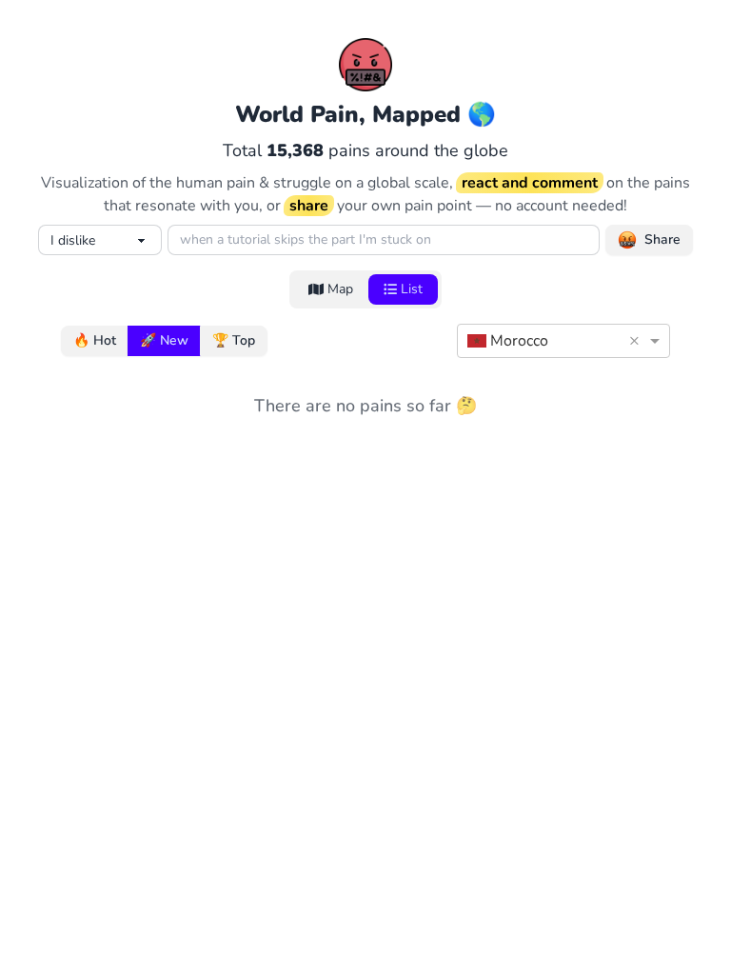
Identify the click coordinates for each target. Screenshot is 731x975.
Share (662, 239)
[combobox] (544, 340)
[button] (637, 340)
